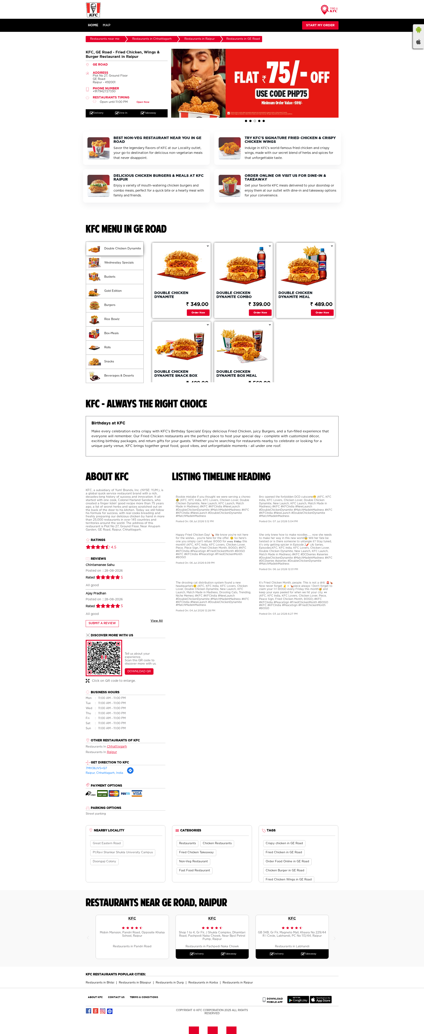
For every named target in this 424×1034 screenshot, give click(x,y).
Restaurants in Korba (203, 982)
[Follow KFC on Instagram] (103, 1011)
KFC (132, 918)
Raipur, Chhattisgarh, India (104, 773)
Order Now (198, 312)
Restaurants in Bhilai (100, 982)
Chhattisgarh (117, 746)
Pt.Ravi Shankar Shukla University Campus (123, 852)
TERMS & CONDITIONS (144, 997)
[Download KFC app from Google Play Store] (298, 1002)
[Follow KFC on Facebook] (89, 1011)
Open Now (142, 102)
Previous (89, 937)
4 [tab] (259, 121)
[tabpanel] (255, 83)
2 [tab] (250, 121)
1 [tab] (246, 121)
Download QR (139, 671)
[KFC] (93, 16)
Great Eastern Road (107, 843)
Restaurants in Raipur (238, 982)
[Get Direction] (130, 773)
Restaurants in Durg (170, 982)
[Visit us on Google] (96, 1011)
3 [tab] (255, 121)
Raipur (112, 752)
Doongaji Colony (104, 861)
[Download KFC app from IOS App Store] (321, 1002)
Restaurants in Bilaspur (135, 982)
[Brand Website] (110, 1011)
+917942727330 (104, 91)
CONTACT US (116, 997)
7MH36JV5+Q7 (96, 768)
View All (157, 621)
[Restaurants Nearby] (329, 11)
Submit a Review (102, 623)
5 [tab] (264, 121)
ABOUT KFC (95, 997)
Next (335, 937)
